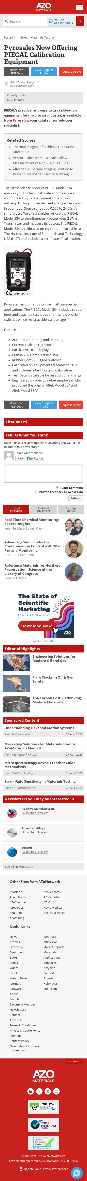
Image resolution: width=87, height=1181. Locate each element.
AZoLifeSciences (54, 913)
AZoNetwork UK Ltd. (24, 754)
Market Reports (54, 947)
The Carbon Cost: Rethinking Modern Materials (57, 700)
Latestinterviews (16, 509)
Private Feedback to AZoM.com (61, 492)
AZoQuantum (53, 897)
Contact (15, 1015)
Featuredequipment (43, 509)
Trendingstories (71, 509)
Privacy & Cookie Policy (25, 1030)
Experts (49, 978)
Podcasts (49, 973)
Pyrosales (20, 120)
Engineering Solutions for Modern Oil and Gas (54, 658)
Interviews (50, 942)
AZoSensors (51, 892)
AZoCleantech (19, 902)
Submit (76, 498)
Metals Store (18, 978)
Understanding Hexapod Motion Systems (39, 727)
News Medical (53, 907)
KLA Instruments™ (23, 788)
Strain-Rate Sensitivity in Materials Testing (40, 781)
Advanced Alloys (33, 828)
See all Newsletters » (19, 867)
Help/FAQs (51, 983)
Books (14, 957)
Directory (16, 947)
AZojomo (49, 968)
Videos (14, 968)
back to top (73, 1061)
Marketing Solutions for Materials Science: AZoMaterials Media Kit (40, 746)
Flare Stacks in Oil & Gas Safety (53, 679)
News (23, 37)
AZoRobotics (18, 897)
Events (14, 973)
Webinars (50, 937)
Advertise (16, 1020)
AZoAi (47, 902)
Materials (50, 952)
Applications (52, 957)
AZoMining (17, 918)
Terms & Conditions (23, 1025)
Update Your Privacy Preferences (45, 1169)
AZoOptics (16, 907)
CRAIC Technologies (24, 773)
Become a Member (22, 1004)
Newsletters (18, 1010)
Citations (14, 421)
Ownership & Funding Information (24, 1048)
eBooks (14, 963)
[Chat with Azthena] (77, 1173)
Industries (50, 963)
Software (16, 989)
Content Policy (19, 1041)
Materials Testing (42, 37)
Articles (15, 942)
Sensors (27, 847)
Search (14, 999)
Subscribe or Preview (35, 813)
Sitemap (15, 1036)
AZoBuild (16, 913)
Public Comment (71, 488)
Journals (15, 983)
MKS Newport (20, 734)
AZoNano (16, 892)
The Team (50, 989)
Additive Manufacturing (38, 809)
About (14, 994)
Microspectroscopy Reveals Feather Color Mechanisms (39, 764)
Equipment (17, 952)
